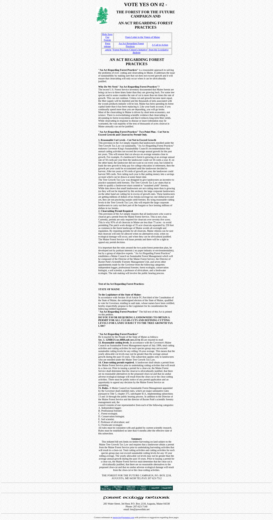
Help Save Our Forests (107, 37)
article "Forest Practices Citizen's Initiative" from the (137, 51)
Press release (107, 45)
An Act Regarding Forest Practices (131, 45)
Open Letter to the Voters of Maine (142, 37)
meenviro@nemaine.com (123, 517)
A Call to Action (160, 45)
